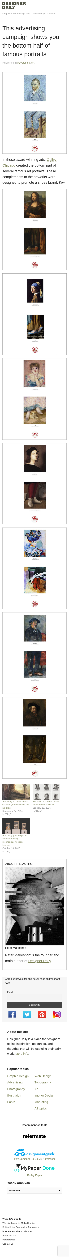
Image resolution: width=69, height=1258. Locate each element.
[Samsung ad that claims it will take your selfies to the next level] (16, 792)
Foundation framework (27, 1227)
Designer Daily (39, 961)
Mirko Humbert (28, 1223)
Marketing (41, 1102)
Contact (51, 13)
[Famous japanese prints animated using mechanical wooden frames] (16, 826)
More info (21, 1053)
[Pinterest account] (41, 1014)
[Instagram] (56, 1014)
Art (32, 62)
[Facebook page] (12, 1014)
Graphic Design (18, 1076)
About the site (9, 1235)
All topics (40, 1108)
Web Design (43, 1076)
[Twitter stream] (27, 1014)
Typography (42, 1082)
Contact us (7, 1244)
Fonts (11, 1102)
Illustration (14, 1095)
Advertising (23, 62)
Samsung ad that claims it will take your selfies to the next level (15, 804)
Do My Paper (34, 1175)
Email (10, 992)
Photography (16, 1089)
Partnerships (39, 13)
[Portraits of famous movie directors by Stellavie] (46, 792)
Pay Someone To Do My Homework (34, 1159)
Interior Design (44, 1095)
